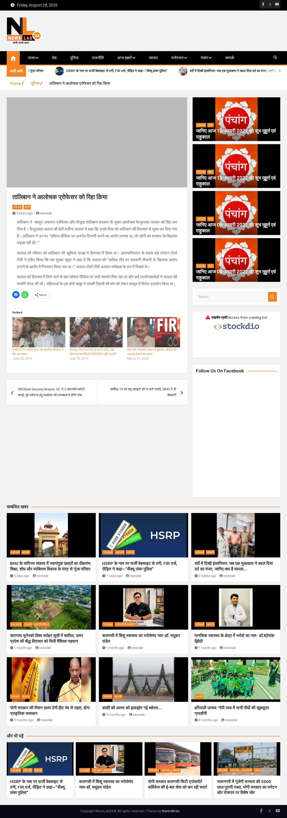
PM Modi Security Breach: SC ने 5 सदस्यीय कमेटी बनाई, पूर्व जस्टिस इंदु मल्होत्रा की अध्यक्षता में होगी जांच (51, 392)
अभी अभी (17, 207)
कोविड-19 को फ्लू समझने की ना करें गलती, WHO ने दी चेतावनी (143, 392)
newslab (46, 213)
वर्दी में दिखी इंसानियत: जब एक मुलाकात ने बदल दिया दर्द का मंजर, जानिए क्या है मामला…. (234, 566)
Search (272, 297)
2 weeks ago (207, 576)
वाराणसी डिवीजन (42, 624)
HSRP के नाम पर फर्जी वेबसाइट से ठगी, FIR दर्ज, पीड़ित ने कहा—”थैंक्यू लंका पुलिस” (139, 566)
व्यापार (153, 57)
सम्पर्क (229, 57)
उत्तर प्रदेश (16, 624)
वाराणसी (25, 552)
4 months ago (208, 720)
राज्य (31, 57)
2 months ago (24, 720)
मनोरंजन (177, 57)
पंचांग (204, 57)
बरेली (257, 770)
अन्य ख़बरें (124, 57)
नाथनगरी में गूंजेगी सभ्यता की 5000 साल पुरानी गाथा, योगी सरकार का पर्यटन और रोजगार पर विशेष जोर (247, 787)
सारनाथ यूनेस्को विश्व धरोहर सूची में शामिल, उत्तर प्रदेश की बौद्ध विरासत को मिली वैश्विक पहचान (46, 638)
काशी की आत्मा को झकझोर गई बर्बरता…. (132, 707)
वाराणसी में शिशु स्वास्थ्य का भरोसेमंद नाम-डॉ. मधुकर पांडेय (106, 784)
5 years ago (24, 213)
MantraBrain (171, 811)
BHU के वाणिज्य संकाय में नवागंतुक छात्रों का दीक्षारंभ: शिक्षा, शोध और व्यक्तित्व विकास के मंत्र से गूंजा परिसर (50, 566)
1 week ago (114, 576)
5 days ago (21, 576)
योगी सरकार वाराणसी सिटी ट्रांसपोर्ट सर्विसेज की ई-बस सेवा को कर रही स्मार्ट (177, 784)
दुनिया (74, 57)
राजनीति (98, 57)
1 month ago (23, 648)
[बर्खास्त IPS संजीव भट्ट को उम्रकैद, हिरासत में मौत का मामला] (38, 332)
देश (54, 57)
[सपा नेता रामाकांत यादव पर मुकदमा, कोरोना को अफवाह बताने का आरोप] (153, 332)
